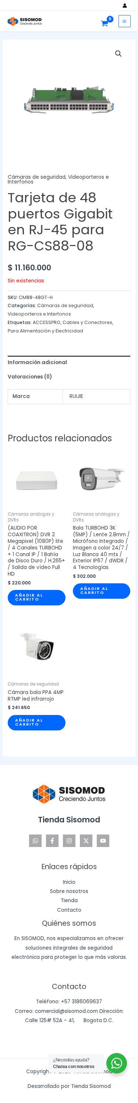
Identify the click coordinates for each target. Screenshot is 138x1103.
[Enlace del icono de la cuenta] (127, 5)
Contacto (69, 910)
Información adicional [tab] (37, 362)
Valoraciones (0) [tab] (30, 376)
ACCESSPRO (46, 322)
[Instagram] (69, 841)
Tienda (69, 900)
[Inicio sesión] (127, 5)
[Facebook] (52, 841)
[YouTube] (103, 841)
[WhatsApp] (35, 841)
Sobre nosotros (69, 891)
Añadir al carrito (29, 597)
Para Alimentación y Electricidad (45, 331)
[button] (118, 53)
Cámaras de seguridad (37, 177)
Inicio (69, 882)
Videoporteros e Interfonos (39, 314)
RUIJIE (76, 396)
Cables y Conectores (87, 322)
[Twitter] (86, 841)
